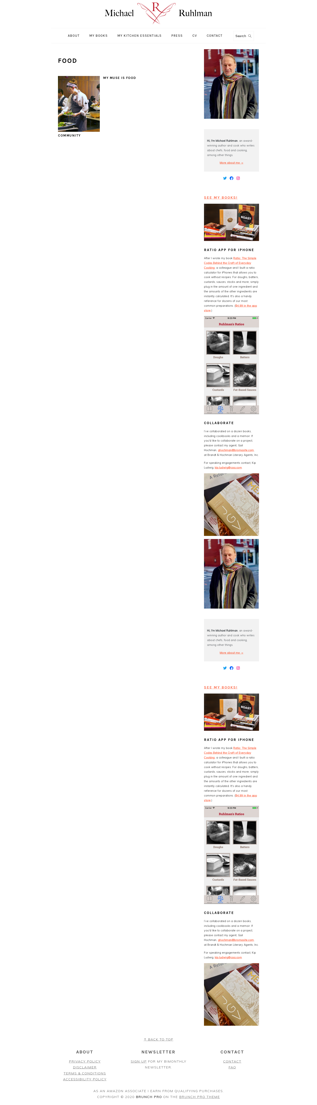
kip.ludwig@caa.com (228, 467)
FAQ (232, 1067)
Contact (232, 1061)
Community (69, 135)
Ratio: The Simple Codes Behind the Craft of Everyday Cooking (230, 263)
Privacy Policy (85, 1061)
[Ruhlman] (158, 25)
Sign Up (139, 1061)
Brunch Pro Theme (199, 1097)
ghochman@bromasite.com (236, 450)
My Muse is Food (119, 78)
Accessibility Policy (85, 1079)
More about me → (231, 162)
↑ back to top (158, 1039)
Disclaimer (85, 1067)
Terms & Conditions (85, 1073)
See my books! (221, 197)
